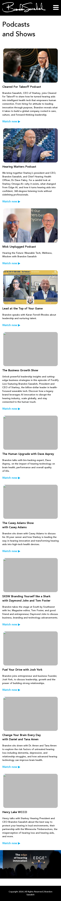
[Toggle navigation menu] (56, 8)
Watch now (11, 121)
